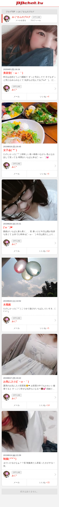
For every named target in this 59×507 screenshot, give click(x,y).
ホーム (3, 3)
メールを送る (21, 20)
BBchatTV (29, 3)
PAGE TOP (53, 498)
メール (17, 96)
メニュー (55, 3)
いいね (44, 96)
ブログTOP (10, 12)
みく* (14, 90)
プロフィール (35, 20)
